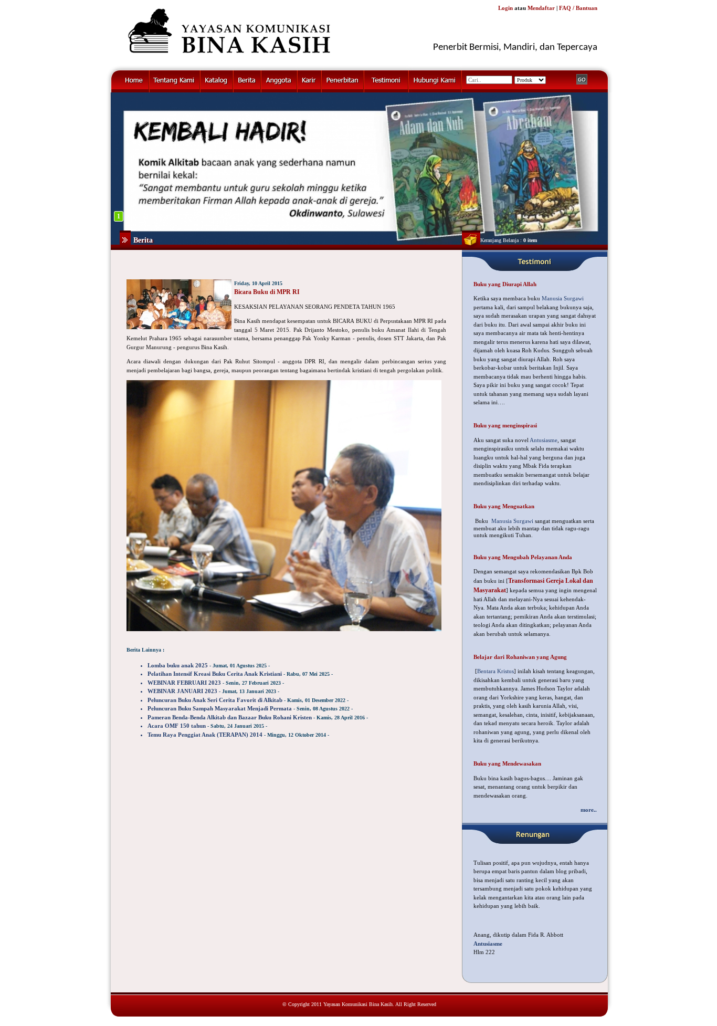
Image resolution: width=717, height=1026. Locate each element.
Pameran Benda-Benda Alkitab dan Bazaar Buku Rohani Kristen (229, 717)
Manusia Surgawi (563, 298)
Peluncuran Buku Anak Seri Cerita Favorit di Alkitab (214, 700)
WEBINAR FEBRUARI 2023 (184, 682)
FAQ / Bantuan (578, 8)
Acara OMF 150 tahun (176, 726)
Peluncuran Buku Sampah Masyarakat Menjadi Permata (219, 708)
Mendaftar (541, 8)
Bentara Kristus (495, 671)
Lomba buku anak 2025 (177, 665)
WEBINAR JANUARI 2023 (182, 691)
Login (505, 8)
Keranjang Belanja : (508, 240)
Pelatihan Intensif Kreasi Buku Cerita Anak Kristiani (214, 674)
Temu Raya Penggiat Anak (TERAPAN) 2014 (204, 734)
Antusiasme (543, 440)
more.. (589, 810)
